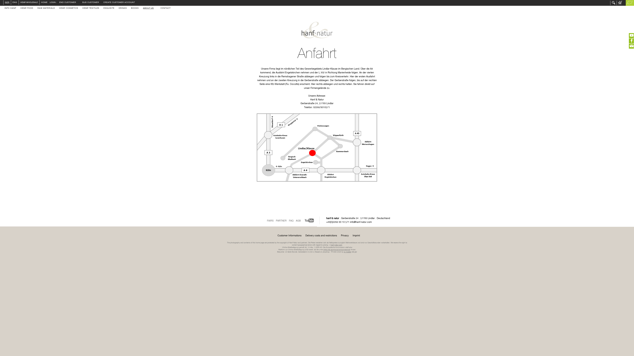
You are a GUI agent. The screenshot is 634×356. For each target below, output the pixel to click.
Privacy (345, 236)
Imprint (356, 236)
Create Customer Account (119, 2)
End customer (67, 2)
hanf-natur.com (336, 245)
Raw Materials (46, 8)
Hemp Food (26, 8)
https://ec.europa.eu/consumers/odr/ (336, 250)
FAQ (291, 221)
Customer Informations (289, 236)
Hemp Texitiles (90, 8)
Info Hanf (10, 8)
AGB (298, 221)
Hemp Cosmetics (68, 8)
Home (44, 2)
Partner (281, 221)
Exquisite (109, 8)
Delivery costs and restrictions (321, 236)
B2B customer (90, 2)
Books (135, 8)
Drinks (123, 8)
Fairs (270, 221)
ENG (15, 2)
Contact (165, 8)
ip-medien (347, 252)
